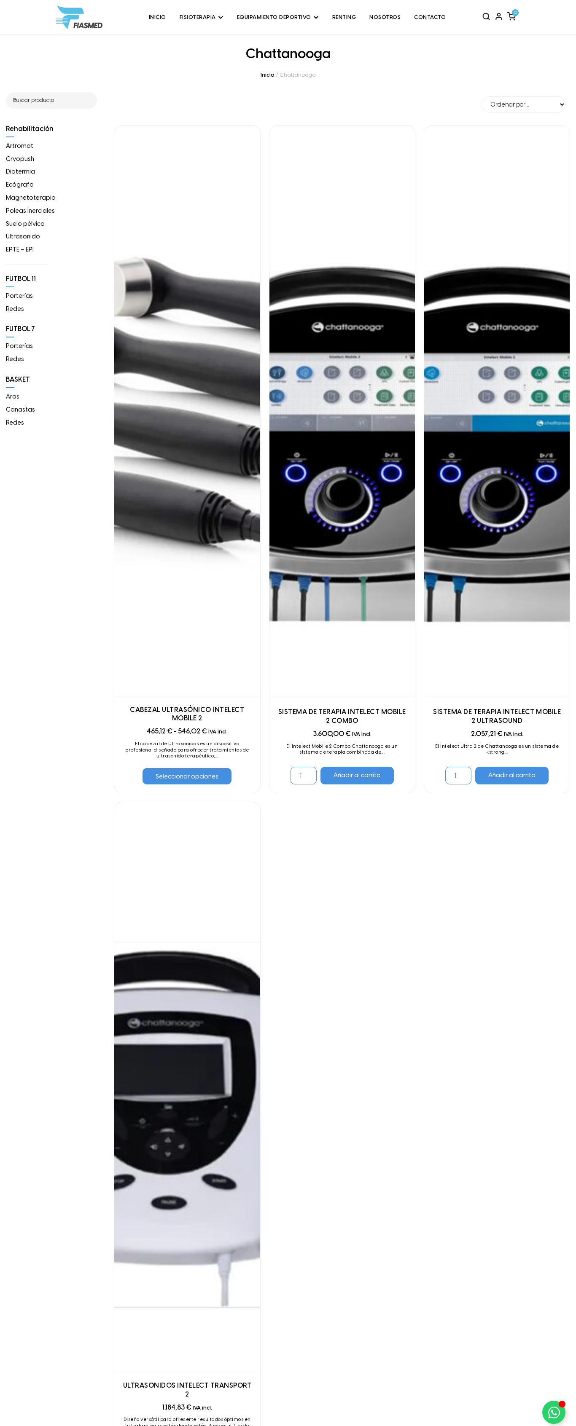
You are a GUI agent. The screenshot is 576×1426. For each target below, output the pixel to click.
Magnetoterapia (31, 197)
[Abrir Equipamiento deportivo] (316, 17)
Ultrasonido (23, 236)
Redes (15, 309)
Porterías (19, 296)
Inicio (268, 75)
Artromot (19, 146)
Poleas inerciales (30, 210)
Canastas (20, 409)
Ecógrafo (20, 184)
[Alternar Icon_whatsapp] (553, 1412)
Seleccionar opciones (187, 776)
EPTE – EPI (20, 249)
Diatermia (20, 171)
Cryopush (20, 159)
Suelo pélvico (25, 223)
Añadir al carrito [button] (357, 775)
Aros (12, 396)
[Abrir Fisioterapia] (220, 17)
